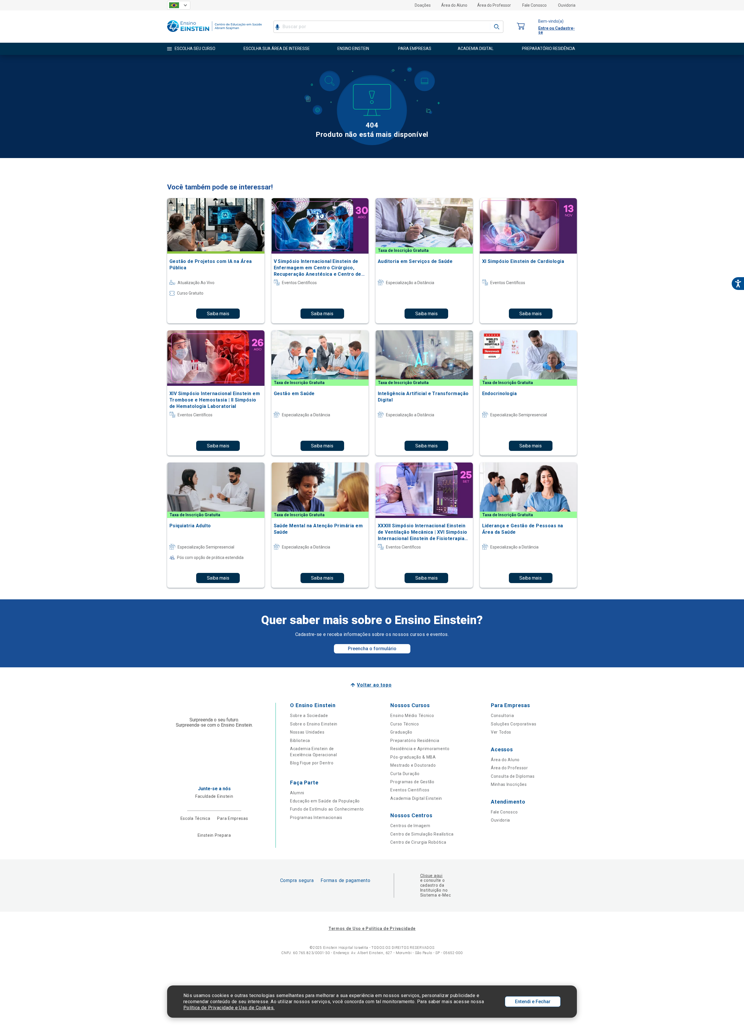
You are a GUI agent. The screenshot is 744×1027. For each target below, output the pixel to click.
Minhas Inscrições (509, 784)
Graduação (401, 732)
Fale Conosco (534, 5)
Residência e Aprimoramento (419, 748)
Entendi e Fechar (532, 1001)
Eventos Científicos (409, 790)
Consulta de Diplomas (513, 776)
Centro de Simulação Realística (421, 834)
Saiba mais (218, 313)
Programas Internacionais (316, 817)
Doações (423, 5)
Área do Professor (494, 5)
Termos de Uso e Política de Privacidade (372, 928)
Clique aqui (431, 875)
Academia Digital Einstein (416, 798)
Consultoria (502, 715)
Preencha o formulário (372, 648)
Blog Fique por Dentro (312, 763)
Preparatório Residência (414, 740)
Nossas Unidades (307, 732)
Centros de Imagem (410, 825)
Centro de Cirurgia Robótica (418, 842)
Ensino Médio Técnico (412, 715)
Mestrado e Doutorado (413, 765)
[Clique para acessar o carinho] (521, 27)
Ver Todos (501, 732)
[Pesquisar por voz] (277, 27)
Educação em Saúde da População (325, 801)
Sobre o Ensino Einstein (313, 724)
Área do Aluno (454, 5)
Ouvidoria (566, 5)
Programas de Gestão (412, 781)
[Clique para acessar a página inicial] (214, 33)
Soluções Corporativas (513, 724)
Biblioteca (300, 740)
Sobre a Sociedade (309, 715)
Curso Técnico (404, 724)
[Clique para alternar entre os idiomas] (178, 5)
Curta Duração (404, 773)
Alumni (297, 793)
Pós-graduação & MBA (413, 757)
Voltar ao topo (374, 685)
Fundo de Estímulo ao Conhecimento (327, 809)
